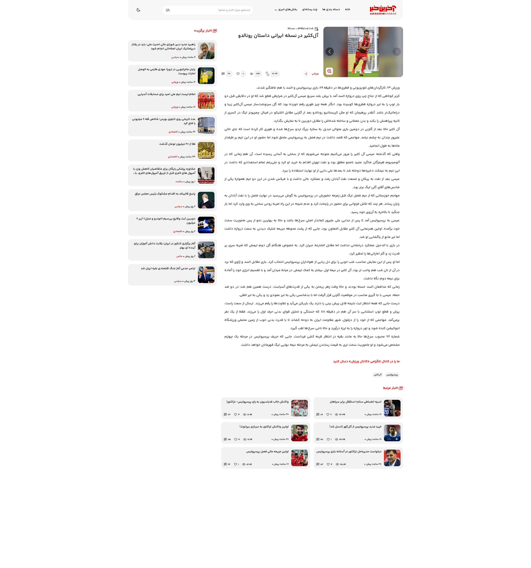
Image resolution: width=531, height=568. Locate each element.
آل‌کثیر (377, 375)
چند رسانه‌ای (309, 9)
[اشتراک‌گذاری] (306, 74)
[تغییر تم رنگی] (138, 10)
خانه (347, 9)
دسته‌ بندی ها (331, 9)
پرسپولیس (392, 375)
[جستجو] (167, 10)
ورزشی (315, 73)
